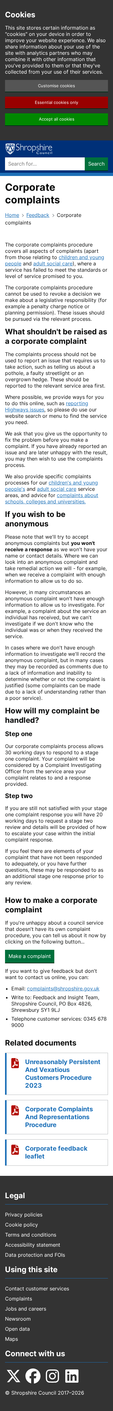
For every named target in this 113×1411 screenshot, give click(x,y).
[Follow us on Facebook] (32, 1376)
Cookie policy (21, 1224)
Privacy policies (23, 1214)
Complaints (18, 1298)
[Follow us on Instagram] (52, 1376)
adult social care (53, 263)
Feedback (37, 215)
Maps (11, 1339)
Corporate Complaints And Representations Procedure (59, 1117)
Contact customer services (37, 1288)
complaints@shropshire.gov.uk (63, 988)
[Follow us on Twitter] (13, 1376)
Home (12, 215)
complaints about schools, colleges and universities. (51, 498)
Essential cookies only (56, 102)
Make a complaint (29, 956)
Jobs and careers (25, 1309)
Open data (17, 1329)
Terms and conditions (30, 1235)
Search (96, 164)
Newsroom (18, 1319)
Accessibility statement (32, 1245)
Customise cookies (56, 85)
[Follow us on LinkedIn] (71, 1376)
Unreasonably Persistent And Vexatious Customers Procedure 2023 (62, 1073)
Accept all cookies (56, 119)
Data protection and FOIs (35, 1255)
